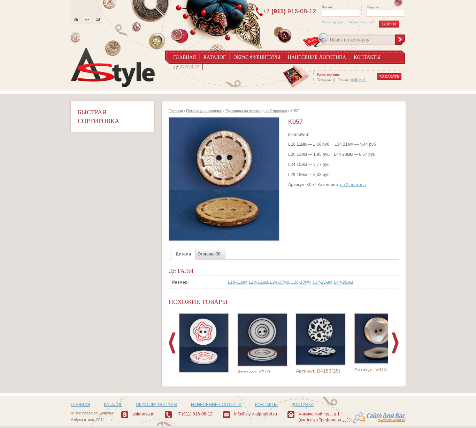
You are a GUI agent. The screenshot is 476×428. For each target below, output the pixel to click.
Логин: (327, 7)
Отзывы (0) (209, 254)
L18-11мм (237, 282)
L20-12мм (258, 282)
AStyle (113, 67)
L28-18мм (300, 282)
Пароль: (373, 7)
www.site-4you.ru (391, 420)
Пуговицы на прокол (243, 111)
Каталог (215, 57)
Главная (76, 19)
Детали (183, 254)
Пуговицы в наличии (204, 111)
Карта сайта (87, 19)
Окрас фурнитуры (256, 57)
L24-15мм (279, 282)
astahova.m (143, 414)
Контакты (367, 57)
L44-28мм (343, 282)
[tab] (183, 254)
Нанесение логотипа (317, 57)
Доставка (186, 66)
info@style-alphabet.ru (255, 414)
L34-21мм (322, 282)
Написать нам (98, 19)
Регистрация (332, 22)
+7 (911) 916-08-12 (194, 414)
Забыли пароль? (360, 22)
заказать (389, 77)
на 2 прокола (275, 111)
